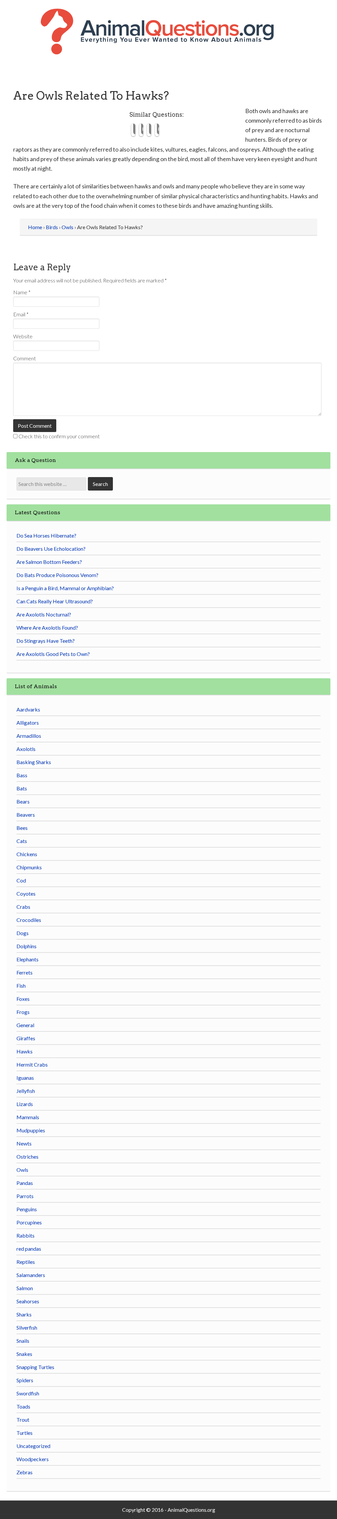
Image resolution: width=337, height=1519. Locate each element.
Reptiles (25, 1262)
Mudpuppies (30, 1130)
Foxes (23, 999)
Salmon (24, 1288)
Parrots (25, 1196)
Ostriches (27, 1156)
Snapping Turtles (35, 1367)
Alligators (27, 722)
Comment (24, 358)
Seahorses (27, 1301)
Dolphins (26, 946)
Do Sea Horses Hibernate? (46, 535)
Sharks (24, 1314)
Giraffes (25, 1038)
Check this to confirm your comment (58, 436)
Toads (23, 1406)
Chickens (26, 854)
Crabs (23, 907)
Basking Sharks (33, 762)
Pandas (24, 1183)
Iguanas (25, 1077)
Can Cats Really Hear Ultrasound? (54, 601)
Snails (22, 1341)
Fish (21, 985)
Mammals (27, 1117)
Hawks (24, 1051)
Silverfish (26, 1327)
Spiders (24, 1380)
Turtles (24, 1433)
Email (21, 314)
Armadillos (28, 736)
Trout (22, 1419)
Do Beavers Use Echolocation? (51, 548)
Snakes (24, 1354)
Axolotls (26, 749)
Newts (24, 1143)
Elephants (27, 959)
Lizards (24, 1104)
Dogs (22, 933)
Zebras (24, 1472)
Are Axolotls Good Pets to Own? (53, 654)
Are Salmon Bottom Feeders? (49, 562)
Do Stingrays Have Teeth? (45, 641)
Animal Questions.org (168, 39)
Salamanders (30, 1275)
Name (22, 292)
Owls (22, 1170)
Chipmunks (29, 867)
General (25, 1025)
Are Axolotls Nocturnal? (43, 614)
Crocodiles (28, 920)
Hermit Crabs (32, 1064)
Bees (22, 828)
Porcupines (29, 1222)
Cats (21, 841)
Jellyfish (25, 1091)
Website (23, 336)
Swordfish (27, 1393)
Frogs (23, 1012)
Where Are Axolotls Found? (47, 627)
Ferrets (24, 972)
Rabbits (25, 1235)
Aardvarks (28, 709)
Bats (21, 788)
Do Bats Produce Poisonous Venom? (57, 575)
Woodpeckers (32, 1459)
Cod (21, 880)
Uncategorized (33, 1446)
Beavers (25, 814)
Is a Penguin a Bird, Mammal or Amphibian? (65, 588)
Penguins (26, 1209)
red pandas (28, 1248)
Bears (23, 801)
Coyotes (26, 893)
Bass (21, 775)
